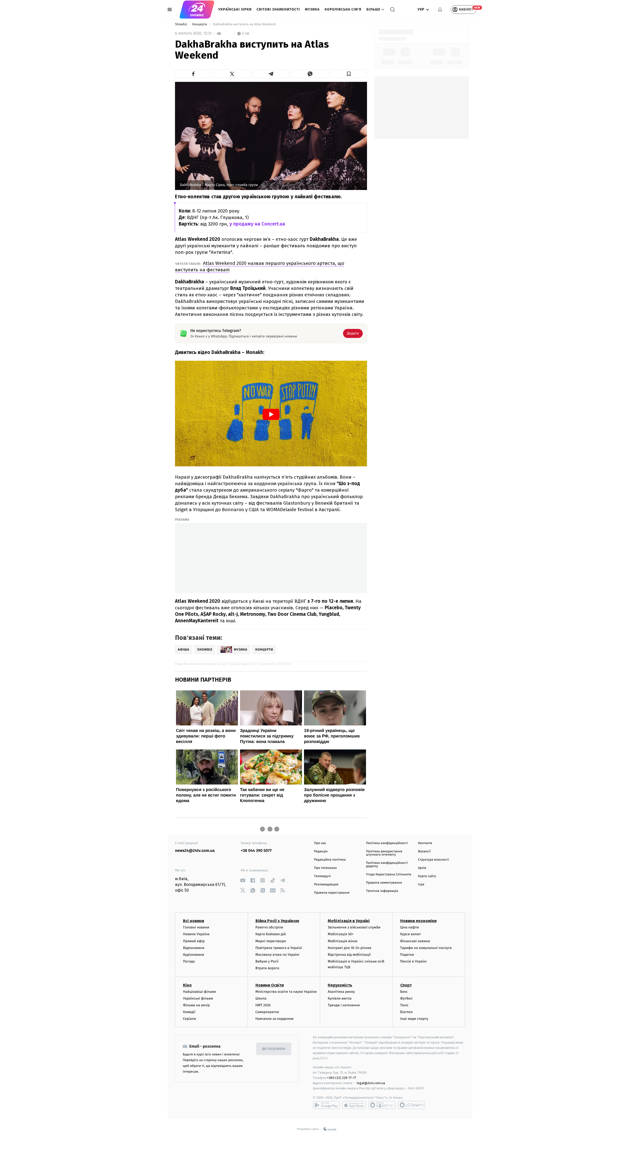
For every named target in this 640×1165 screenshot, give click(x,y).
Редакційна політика (330, 859)
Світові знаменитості (278, 9)
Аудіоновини (193, 954)
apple (354, 1105)
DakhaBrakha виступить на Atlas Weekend (244, 24)
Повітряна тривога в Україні (279, 948)
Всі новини (193, 920)
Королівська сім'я (343, 9)
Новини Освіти (270, 985)
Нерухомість (340, 985)
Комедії (189, 1012)
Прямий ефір (194, 941)
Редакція (321, 851)
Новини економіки (418, 920)
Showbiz (181, 24)
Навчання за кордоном (275, 1019)
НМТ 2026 (263, 1005)
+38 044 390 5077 (256, 850)
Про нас (320, 843)
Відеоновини (193, 948)
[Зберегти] (349, 74)
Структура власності (433, 859)
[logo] (197, 9)
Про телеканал (325, 868)
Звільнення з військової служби (354, 927)
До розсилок (274, 1049)
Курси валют (410, 934)
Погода (189, 961)
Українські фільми (198, 998)
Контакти (425, 843)
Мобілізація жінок (343, 941)
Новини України (196, 934)
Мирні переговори (271, 941)
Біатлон (406, 1012)
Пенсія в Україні (413, 961)
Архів (422, 868)
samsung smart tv (411, 1105)
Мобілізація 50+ (341, 934)
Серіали (189, 1019)
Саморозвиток (267, 1012)
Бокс (404, 992)
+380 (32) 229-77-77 (341, 1078)
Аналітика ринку (341, 992)
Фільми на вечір (196, 1005)
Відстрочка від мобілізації (349, 954)
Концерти (200, 24)
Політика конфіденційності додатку (387, 864)
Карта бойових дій (271, 934)
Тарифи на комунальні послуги (426, 948)
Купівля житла (340, 998)
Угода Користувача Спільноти (388, 874)
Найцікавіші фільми (199, 992)
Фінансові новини (415, 941)
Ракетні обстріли (269, 927)
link (242, 880)
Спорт (406, 985)
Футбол (406, 998)
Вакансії (424, 851)
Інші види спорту (414, 1019)
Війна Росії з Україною (277, 920)
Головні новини (196, 927)
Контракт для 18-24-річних (349, 948)
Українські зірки (235, 9)
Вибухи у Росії (267, 961)
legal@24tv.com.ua (371, 1083)
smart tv (382, 1105)
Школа (261, 998)
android (326, 1105)
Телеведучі (322, 876)
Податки (407, 954)
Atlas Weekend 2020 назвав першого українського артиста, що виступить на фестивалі (259, 266)
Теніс (404, 1005)
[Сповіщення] (440, 9)
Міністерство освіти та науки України (286, 992)
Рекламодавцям (326, 884)
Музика (312, 9)
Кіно (187, 985)
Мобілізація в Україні (349, 920)
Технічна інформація (382, 891)
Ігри (421, 884)
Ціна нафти (409, 927)
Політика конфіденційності (387, 843)
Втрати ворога (267, 968)
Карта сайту (427, 876)
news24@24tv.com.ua (195, 850)
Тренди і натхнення (344, 1005)
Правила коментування (384, 882)
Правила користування (332, 892)
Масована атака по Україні (278, 954)
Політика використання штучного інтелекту (384, 853)
